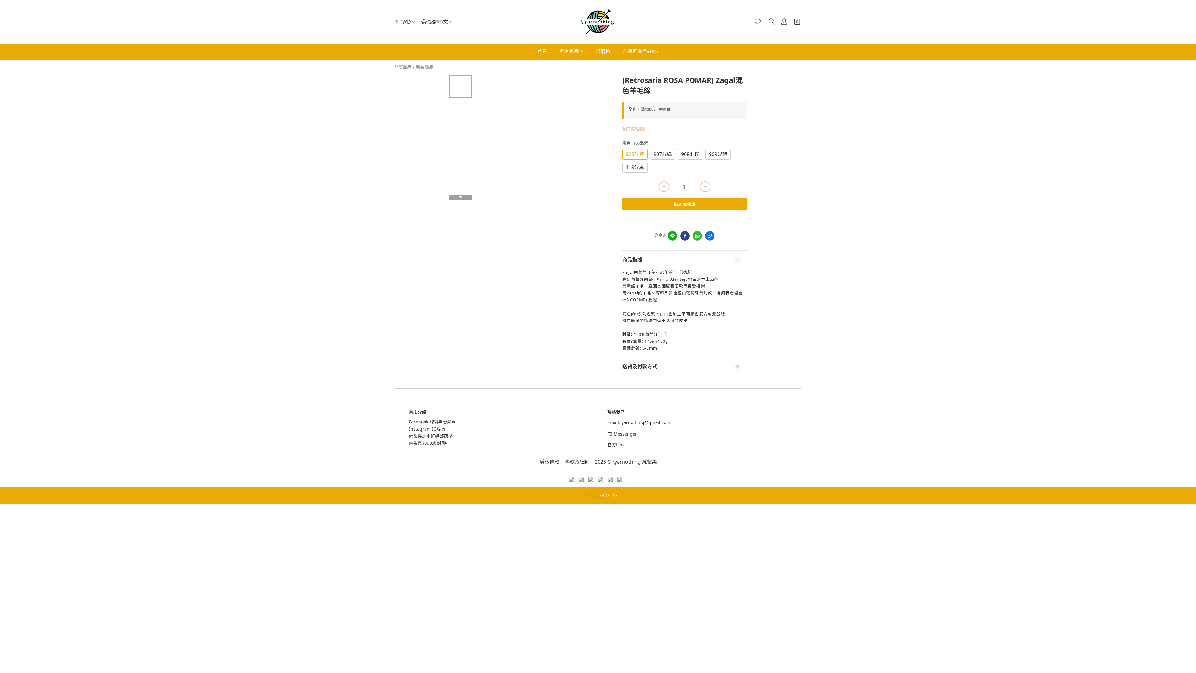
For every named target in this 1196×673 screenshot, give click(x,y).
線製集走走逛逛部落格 (431, 436)
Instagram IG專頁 (427, 429)
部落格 (603, 51)
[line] (672, 236)
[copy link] (709, 236)
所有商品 (569, 51)
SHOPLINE (609, 495)
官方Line (616, 445)
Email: (638, 422)
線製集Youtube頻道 (428, 443)
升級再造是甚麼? (641, 51)
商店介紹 (417, 412)
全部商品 (402, 67)
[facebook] (685, 236)
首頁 (542, 51)
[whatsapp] (697, 236)
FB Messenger (622, 434)
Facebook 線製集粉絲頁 (432, 422)
